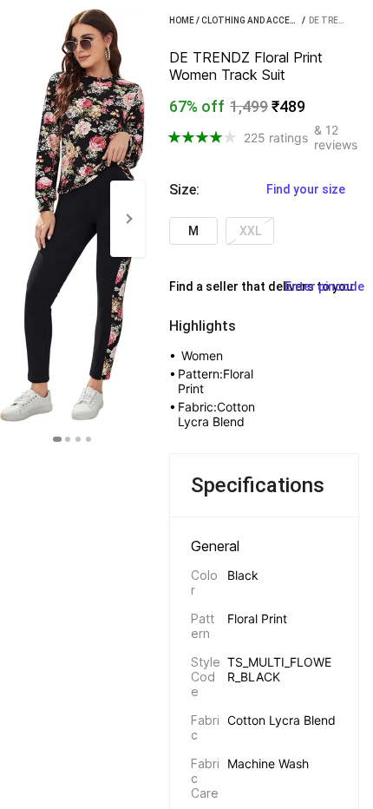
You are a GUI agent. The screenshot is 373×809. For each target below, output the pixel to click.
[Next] (127, 219)
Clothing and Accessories (262, 20)
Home (181, 20)
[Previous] (17, 219)
